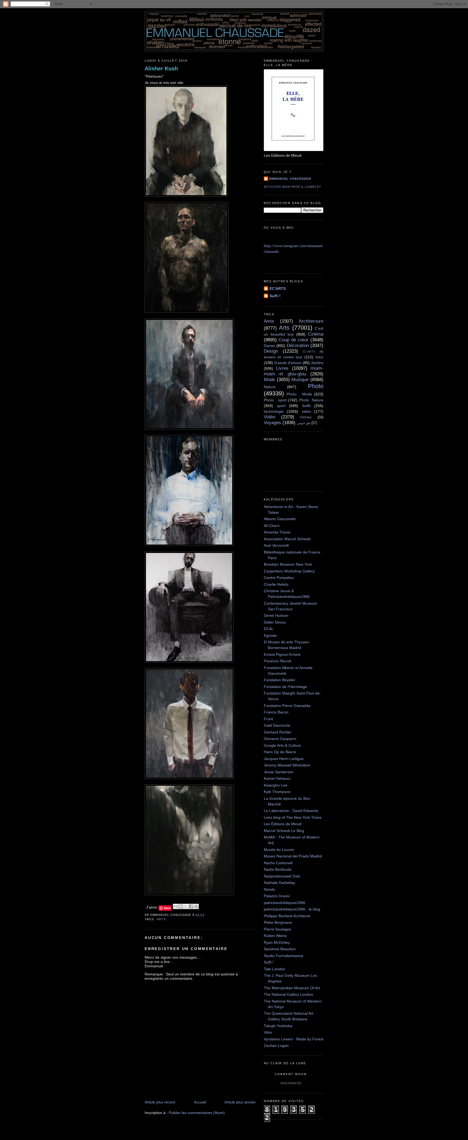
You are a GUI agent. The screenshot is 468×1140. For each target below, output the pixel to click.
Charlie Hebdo (276, 584)
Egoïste (270, 635)
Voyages (272, 422)
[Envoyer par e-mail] (175, 906)
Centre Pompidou (279, 577)
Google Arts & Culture (282, 745)
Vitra (268, 1032)
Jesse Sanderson (279, 772)
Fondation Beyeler (279, 680)
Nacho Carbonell (278, 863)
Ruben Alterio (275, 935)
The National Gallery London (288, 994)
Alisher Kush (161, 68)
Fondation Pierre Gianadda (287, 705)
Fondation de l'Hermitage (285, 686)
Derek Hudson (276, 615)
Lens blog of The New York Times (292, 817)
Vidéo (269, 417)
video (306, 411)
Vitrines (306, 417)
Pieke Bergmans (278, 922)
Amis (269, 321)
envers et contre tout (283, 357)
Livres (282, 368)
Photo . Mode (299, 394)
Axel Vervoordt (276, 545)
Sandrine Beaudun (280, 949)
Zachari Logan (276, 1045)
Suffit (306, 406)
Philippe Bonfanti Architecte (287, 916)
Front (268, 719)
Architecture (311, 321)
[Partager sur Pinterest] (196, 906)
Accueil (200, 1102)
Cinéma (315, 334)
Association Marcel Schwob (287, 539)
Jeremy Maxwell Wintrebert (287, 765)
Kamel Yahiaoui (277, 778)
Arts (161, 919)
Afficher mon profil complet (292, 186)
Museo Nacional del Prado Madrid (293, 856)
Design (271, 351)
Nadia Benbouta (277, 869)
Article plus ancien (240, 1102)
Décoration (298, 345)
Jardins (317, 363)
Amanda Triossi (277, 532)
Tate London (274, 969)
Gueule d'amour (288, 363)
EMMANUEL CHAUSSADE (290, 178)
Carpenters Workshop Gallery (289, 571)
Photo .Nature (311, 400)
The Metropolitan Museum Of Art (292, 988)
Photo (315, 386)
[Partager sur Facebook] (191, 906)
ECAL (269, 629)
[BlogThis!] (180, 906)
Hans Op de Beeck (280, 752)
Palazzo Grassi (277, 896)
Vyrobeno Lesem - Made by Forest (293, 1039)
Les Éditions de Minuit (282, 824)
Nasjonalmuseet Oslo (282, 876)
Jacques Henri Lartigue (284, 758)
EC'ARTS (277, 288)
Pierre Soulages (277, 929)
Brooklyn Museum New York (288, 564)
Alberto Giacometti (279, 519)
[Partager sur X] (185, 906)
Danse (269, 345)
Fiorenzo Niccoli (277, 661)
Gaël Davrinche (277, 725)
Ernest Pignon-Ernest (282, 654)
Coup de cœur (294, 339)
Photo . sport (275, 400)
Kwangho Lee (275, 785)
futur (319, 357)
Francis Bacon (276, 712)
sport (281, 406)
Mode (269, 379)
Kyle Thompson (277, 792)
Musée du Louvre (279, 849)
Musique (299, 379)
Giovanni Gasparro (280, 738)
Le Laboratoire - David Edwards (291, 810)
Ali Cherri (272, 525)
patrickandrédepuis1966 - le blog (292, 909)
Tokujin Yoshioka (278, 1026)
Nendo (269, 889)
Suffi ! (275, 296)
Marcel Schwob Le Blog (284, 830)
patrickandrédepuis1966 (284, 902)
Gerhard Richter (277, 732)
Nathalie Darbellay (279, 882)
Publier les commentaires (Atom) (197, 1112)
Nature (269, 387)
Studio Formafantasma (283, 956)
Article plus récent (160, 1102)
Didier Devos (275, 622)
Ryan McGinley (277, 942)
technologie (274, 411)
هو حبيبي (303, 423)
